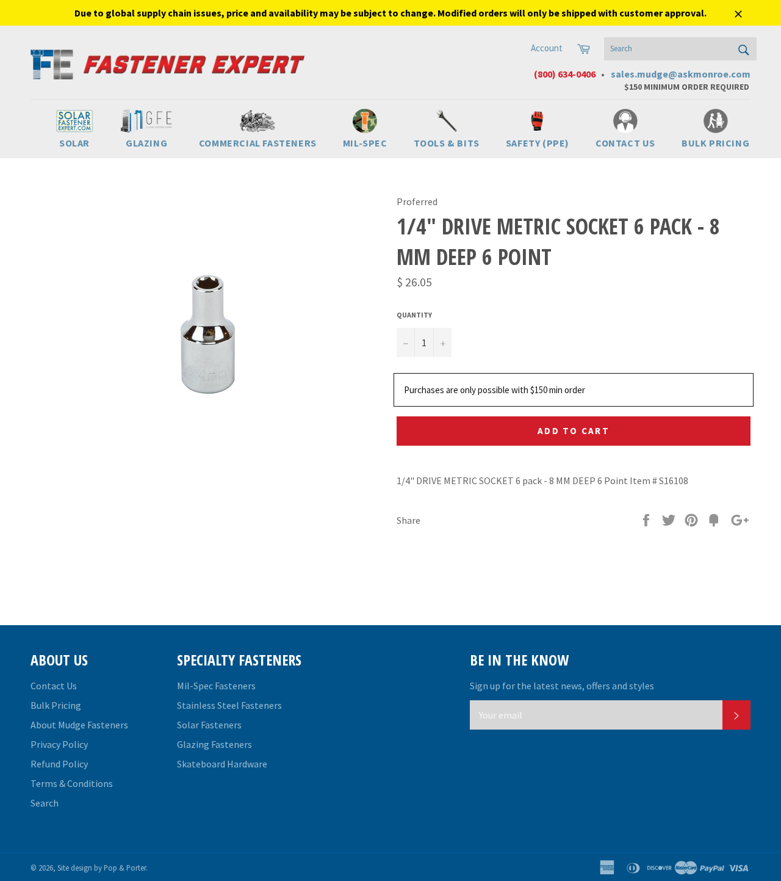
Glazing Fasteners (214, 744)
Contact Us (54, 686)
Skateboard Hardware (222, 764)
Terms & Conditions (72, 783)
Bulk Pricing (56, 705)
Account (547, 48)
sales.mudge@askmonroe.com (680, 74)
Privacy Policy (59, 744)
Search (45, 803)
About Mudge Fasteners (79, 725)
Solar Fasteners (209, 725)
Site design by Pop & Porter (101, 867)
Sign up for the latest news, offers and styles (562, 686)
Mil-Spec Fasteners (216, 686)
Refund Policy (59, 764)
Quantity (414, 314)
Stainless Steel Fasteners (229, 705)
